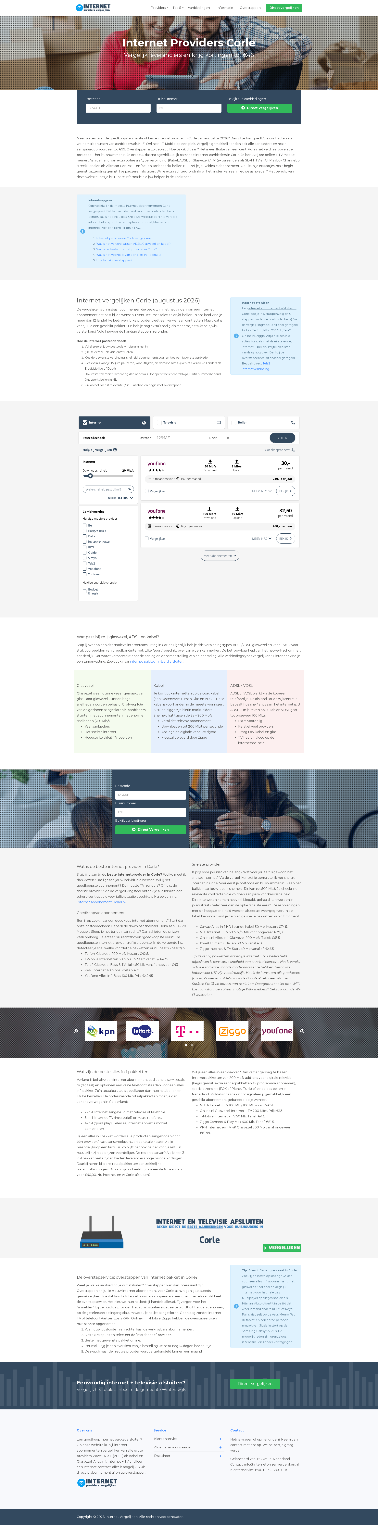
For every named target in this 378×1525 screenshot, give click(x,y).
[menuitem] (158, 8)
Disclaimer (162, 1456)
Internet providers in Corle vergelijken (123, 238)
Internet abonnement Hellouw (101, 902)
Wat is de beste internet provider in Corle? (126, 249)
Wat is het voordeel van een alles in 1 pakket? (128, 255)
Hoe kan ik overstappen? (114, 260)
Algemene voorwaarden (173, 1447)
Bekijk (283, 491)
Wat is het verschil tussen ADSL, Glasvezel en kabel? (133, 244)
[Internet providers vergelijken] (94, 8)
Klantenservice (166, 1439)
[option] (99, 1031)
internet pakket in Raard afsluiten (156, 661)
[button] (76, 1031)
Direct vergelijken (255, 1383)
